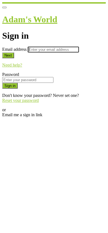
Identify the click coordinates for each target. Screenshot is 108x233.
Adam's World (29, 19)
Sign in (10, 86)
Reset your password (20, 100)
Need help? (12, 65)
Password (10, 74)
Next (8, 55)
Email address (15, 49)
